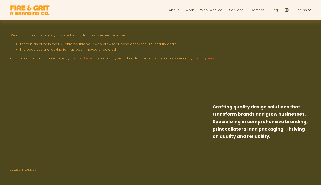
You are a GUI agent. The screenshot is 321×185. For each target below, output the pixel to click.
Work (189, 10)
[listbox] (303, 10)
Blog (274, 10)
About (174, 10)
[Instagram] (287, 10)
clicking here (81, 58)
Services (236, 10)
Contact (257, 10)
